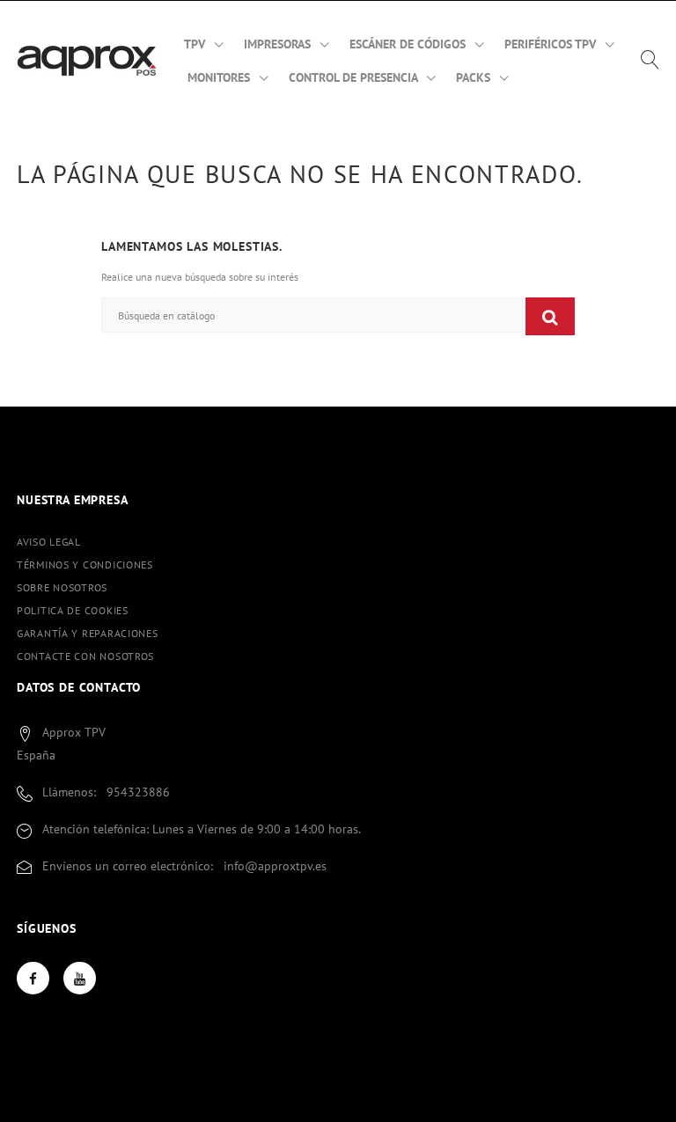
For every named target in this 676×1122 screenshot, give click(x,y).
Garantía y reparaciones (87, 633)
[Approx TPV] (87, 60)
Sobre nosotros (62, 587)
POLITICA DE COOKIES (73, 610)
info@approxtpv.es (275, 866)
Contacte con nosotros (85, 656)
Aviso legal (49, 541)
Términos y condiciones (85, 564)
